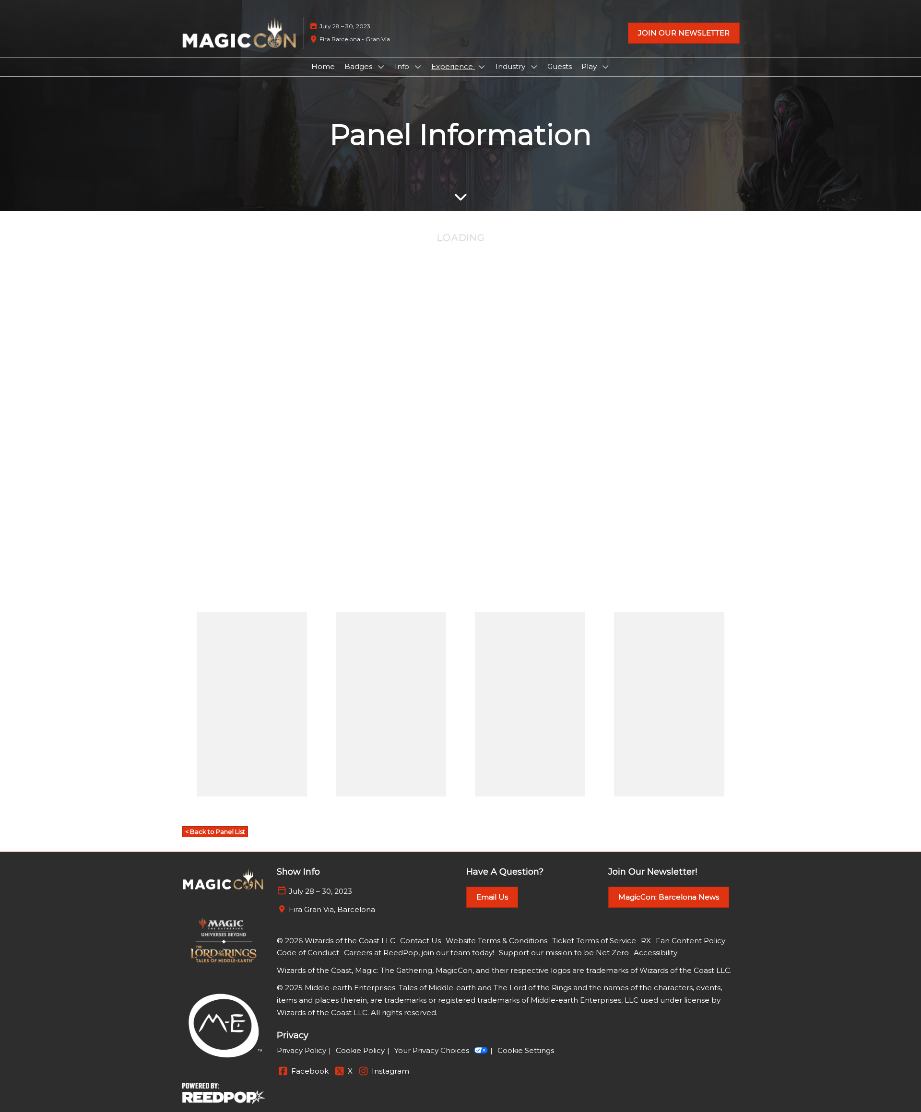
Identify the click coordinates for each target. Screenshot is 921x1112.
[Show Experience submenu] (481, 66)
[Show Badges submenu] (381, 66)
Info (403, 66)
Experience (453, 66)
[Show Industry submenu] (534, 66)
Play (590, 66)
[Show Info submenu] (417, 66)
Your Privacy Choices (431, 1050)
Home (323, 66)
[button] (684, 33)
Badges (359, 66)
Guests (559, 66)
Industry (511, 66)
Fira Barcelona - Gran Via (354, 39)
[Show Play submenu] (605, 66)
